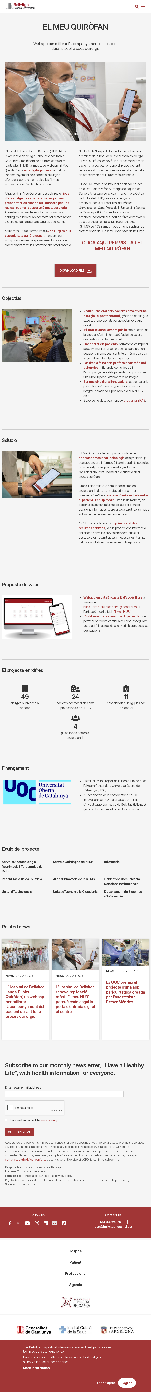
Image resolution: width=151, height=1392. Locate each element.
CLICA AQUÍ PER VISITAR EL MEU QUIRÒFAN (112, 245)
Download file (71, 270)
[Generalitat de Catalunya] (34, 1330)
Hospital (75, 1251)
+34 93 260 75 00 (112, 1222)
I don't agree (106, 1383)
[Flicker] (54, 1223)
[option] (75, 101)
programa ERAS (134, 400)
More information (36, 1368)
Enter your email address (23, 1087)
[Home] (20, 5)
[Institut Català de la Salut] (75, 1330)
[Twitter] (18, 1223)
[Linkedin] (46, 1223)
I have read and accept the (33, 1120)
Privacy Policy (49, 1120)
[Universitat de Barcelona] (117, 1330)
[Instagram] (37, 1223)
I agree (127, 1383)
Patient (75, 1262)
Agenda (75, 1285)
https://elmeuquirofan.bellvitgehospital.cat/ (111, 607)
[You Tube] (27, 1223)
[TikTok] (64, 1223)
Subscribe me (19, 1132)
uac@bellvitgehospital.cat (113, 1227)
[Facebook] (10, 1223)
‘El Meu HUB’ (121, 611)
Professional (75, 1273)
